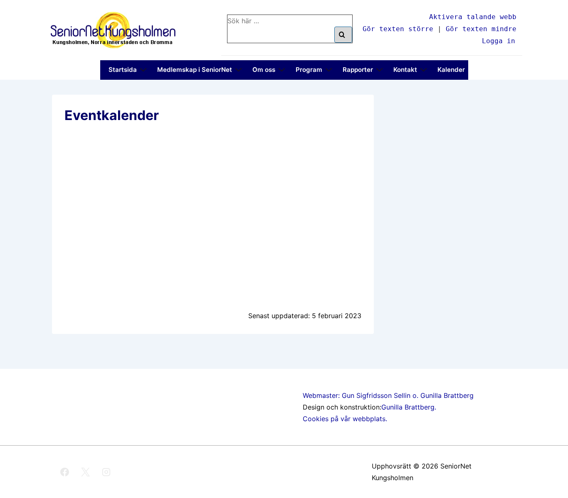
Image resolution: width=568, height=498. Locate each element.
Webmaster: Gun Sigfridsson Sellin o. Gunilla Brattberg (388, 395)
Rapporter (358, 70)
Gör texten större (398, 29)
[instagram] (106, 472)
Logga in (498, 41)
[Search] (343, 35)
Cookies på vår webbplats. (345, 419)
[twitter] (86, 472)
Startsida (123, 70)
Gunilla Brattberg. (408, 407)
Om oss (263, 70)
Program (309, 70)
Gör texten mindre (481, 29)
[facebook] (65, 472)
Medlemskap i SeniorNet (194, 70)
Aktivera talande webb (472, 17)
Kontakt (405, 70)
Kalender (451, 70)
